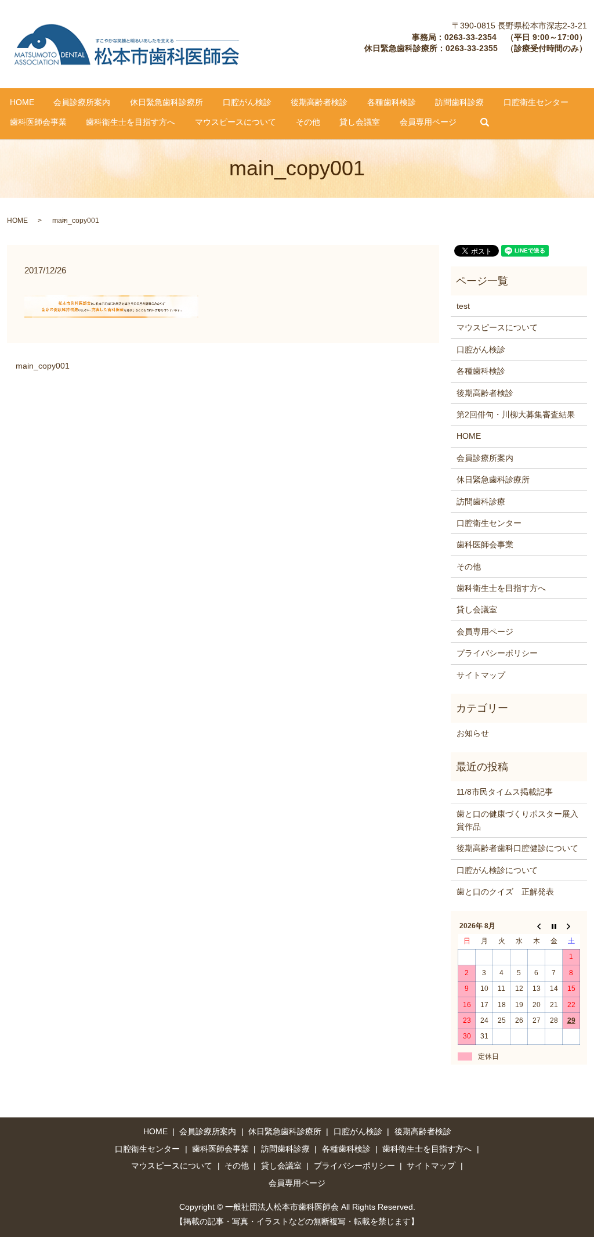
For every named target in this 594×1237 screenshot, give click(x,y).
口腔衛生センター (536, 102)
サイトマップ (481, 675)
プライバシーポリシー (497, 653)
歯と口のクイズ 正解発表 (505, 891)
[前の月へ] (536, 925)
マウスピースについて (235, 122)
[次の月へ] (571, 925)
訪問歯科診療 (459, 102)
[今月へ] (554, 925)
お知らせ (473, 733)
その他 (308, 122)
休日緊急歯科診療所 (166, 102)
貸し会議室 (359, 122)
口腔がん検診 (247, 102)
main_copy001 (43, 365)
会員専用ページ (428, 122)
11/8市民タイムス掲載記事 (505, 791)
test (463, 306)
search (484, 122)
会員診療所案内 (81, 102)
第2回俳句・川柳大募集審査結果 (516, 414)
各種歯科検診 (391, 102)
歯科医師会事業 (38, 122)
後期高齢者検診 (319, 102)
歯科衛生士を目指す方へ (130, 122)
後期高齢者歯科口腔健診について (517, 848)
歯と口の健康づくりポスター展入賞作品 (517, 820)
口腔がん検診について (497, 870)
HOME (22, 102)
